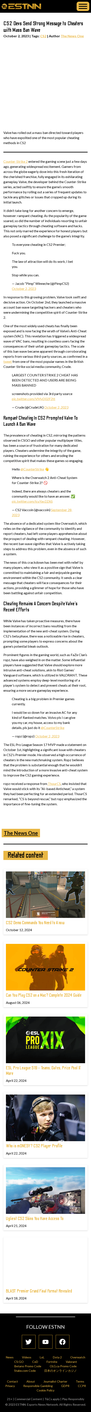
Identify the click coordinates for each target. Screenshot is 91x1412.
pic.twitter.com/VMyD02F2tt (33, 399)
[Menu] (83, 6)
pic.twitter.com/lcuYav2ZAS (32, 501)
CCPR (82, 1386)
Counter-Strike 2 (15, 161)
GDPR (65, 1386)
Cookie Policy (45, 1390)
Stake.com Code (25, 1370)
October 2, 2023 (24, 289)
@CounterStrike (32, 469)
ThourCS (54, 784)
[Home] (21, 6)
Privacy (10, 1386)
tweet (7, 361)
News (10, 1357)
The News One (72, 36)
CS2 (43, 36)
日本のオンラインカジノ (60, 1370)
